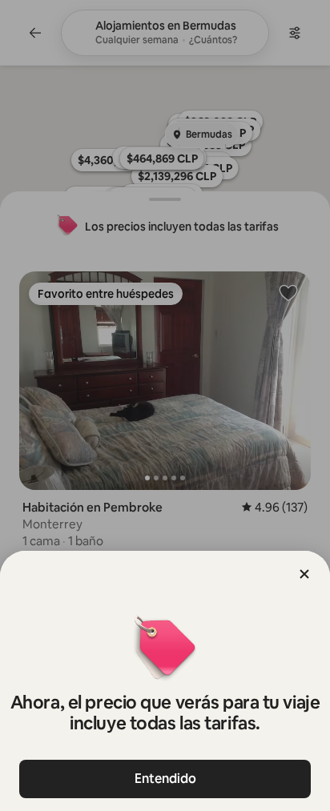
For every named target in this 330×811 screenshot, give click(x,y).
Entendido (165, 778)
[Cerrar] (304, 574)
